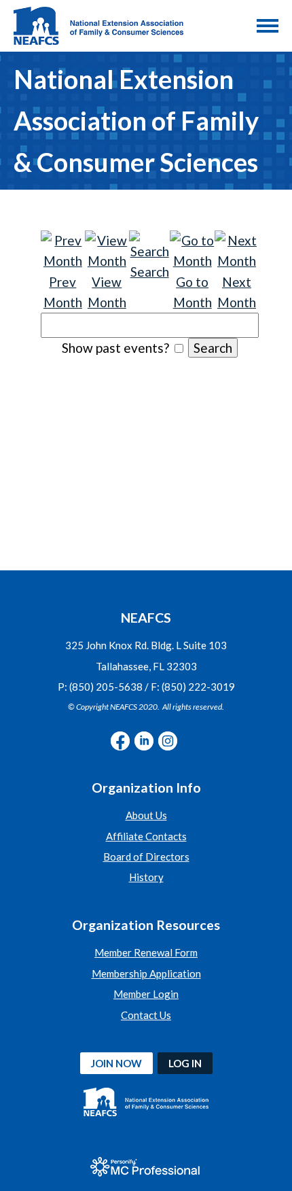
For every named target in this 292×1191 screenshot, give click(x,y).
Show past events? (115, 348)
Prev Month (62, 292)
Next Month (236, 292)
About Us (146, 815)
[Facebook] (120, 740)
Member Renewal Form (146, 952)
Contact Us (146, 1015)
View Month (107, 292)
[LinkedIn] (143, 740)
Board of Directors (146, 856)
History (146, 877)
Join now (116, 1063)
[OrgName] (98, 26)
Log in (185, 1063)
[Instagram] (167, 740)
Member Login (146, 994)
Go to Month (192, 292)
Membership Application (146, 973)
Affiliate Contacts (146, 836)
